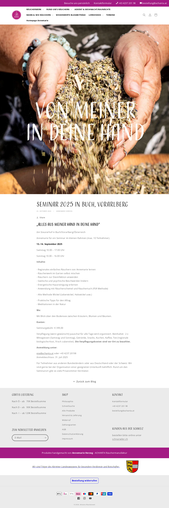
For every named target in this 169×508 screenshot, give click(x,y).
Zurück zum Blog (86, 381)
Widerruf (66, 420)
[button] (35, 9)
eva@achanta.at (45, 353)
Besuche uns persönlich (77, 3)
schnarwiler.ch (120, 439)
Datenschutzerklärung (72, 434)
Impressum (67, 438)
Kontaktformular (103, 3)
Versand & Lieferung (72, 415)
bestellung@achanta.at (154, 3)
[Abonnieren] (45, 437)
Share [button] (42, 217)
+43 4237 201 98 (127, 3)
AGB (64, 429)
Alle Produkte (68, 410)
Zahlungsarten (69, 424)
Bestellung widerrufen (84, 480)
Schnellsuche (68, 406)
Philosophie (67, 401)
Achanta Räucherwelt (87, 504)
